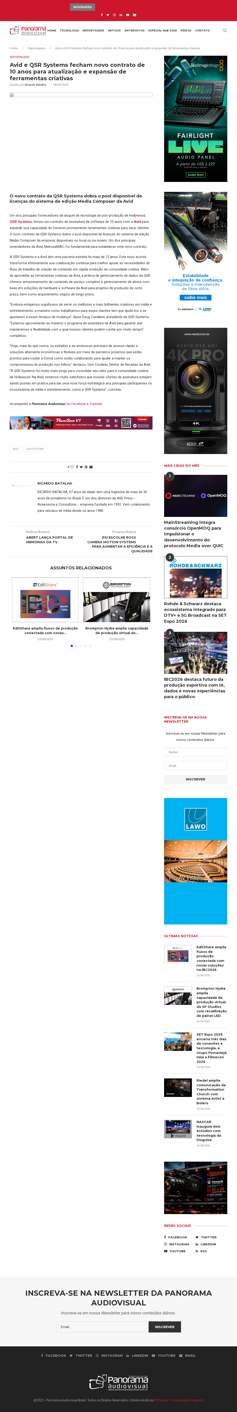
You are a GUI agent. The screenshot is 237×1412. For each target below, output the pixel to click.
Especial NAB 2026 (162, 30)
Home (51, 30)
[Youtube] (127, 15)
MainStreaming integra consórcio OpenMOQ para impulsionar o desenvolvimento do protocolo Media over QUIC (193, 534)
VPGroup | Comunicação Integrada (180, 1400)
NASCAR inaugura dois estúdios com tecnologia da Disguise (208, 1131)
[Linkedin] (121, 15)
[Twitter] (107, 15)
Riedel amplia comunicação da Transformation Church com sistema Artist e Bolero (211, 1091)
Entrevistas (135, 30)
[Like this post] (72, 467)
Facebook (78, 404)
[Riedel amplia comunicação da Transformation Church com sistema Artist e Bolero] (178, 1087)
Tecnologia (69, 30)
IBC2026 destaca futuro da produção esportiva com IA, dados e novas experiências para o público (194, 688)
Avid (16, 449)
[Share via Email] (91, 467)
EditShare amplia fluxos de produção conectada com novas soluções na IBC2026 (211, 958)
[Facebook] (102, 15)
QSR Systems (35, 449)
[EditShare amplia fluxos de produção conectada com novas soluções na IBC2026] (45, 599)
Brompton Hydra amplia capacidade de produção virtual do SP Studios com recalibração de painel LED (211, 1002)
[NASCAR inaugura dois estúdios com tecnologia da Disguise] (178, 1129)
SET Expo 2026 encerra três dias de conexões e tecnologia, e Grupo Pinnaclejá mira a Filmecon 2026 (211, 1048)
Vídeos (186, 30)
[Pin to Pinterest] (86, 467)
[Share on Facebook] (77, 467)
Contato (202, 30)
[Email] (134, 15)
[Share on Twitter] (81, 467)
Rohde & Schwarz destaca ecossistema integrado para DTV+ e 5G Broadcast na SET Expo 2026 (195, 612)
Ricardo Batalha (35, 84)
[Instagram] (114, 15)
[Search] (225, 30)
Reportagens (93, 30)
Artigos (114, 30)
